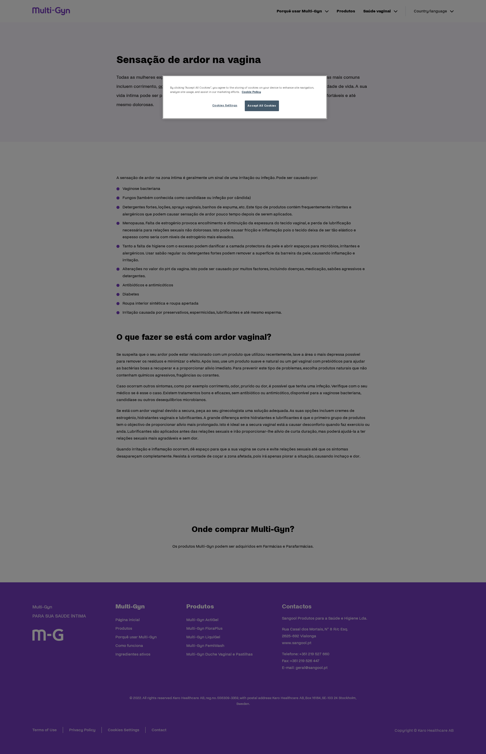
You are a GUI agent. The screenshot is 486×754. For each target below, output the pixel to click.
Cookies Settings (224, 105)
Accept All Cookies (262, 105)
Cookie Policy (251, 91)
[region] (245, 97)
